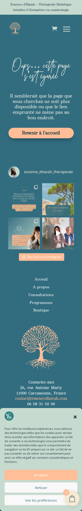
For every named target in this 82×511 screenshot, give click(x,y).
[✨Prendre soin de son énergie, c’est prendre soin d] (58, 233)
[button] (75, 417)
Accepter (41, 475)
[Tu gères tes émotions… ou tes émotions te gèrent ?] (24, 233)
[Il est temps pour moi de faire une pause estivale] (58, 199)
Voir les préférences (41, 500)
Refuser (41, 487)
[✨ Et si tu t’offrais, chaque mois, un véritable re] (24, 199)
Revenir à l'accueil (41, 133)
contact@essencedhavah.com (41, 398)
